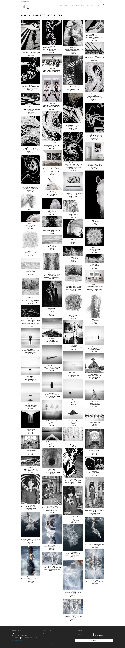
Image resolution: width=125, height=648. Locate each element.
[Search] (103, 5)
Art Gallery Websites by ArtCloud (66, 643)
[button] (98, 5)
